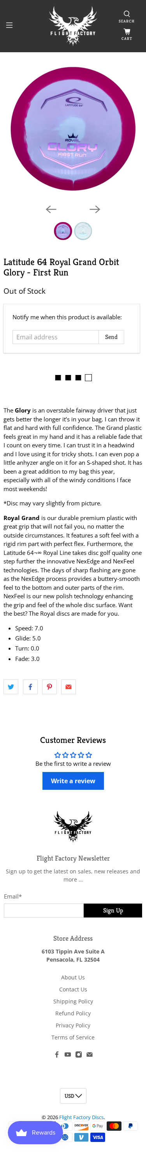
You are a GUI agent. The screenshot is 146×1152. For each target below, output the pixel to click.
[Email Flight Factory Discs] (89, 1056)
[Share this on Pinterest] (49, 687)
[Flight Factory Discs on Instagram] (78, 1056)
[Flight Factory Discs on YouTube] (67, 1056)
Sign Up (113, 910)
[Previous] (51, 209)
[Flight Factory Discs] (73, 26)
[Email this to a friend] (68, 687)
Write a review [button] (73, 781)
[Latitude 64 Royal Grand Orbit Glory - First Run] (73, 129)
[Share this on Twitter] (11, 687)
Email (13, 896)
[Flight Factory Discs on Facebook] (56, 1056)
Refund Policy (73, 1013)
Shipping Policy (73, 1001)
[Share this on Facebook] (30, 687)
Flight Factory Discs (81, 1117)
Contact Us (73, 989)
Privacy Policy (73, 1025)
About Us (73, 977)
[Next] (95, 209)
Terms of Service (73, 1037)
